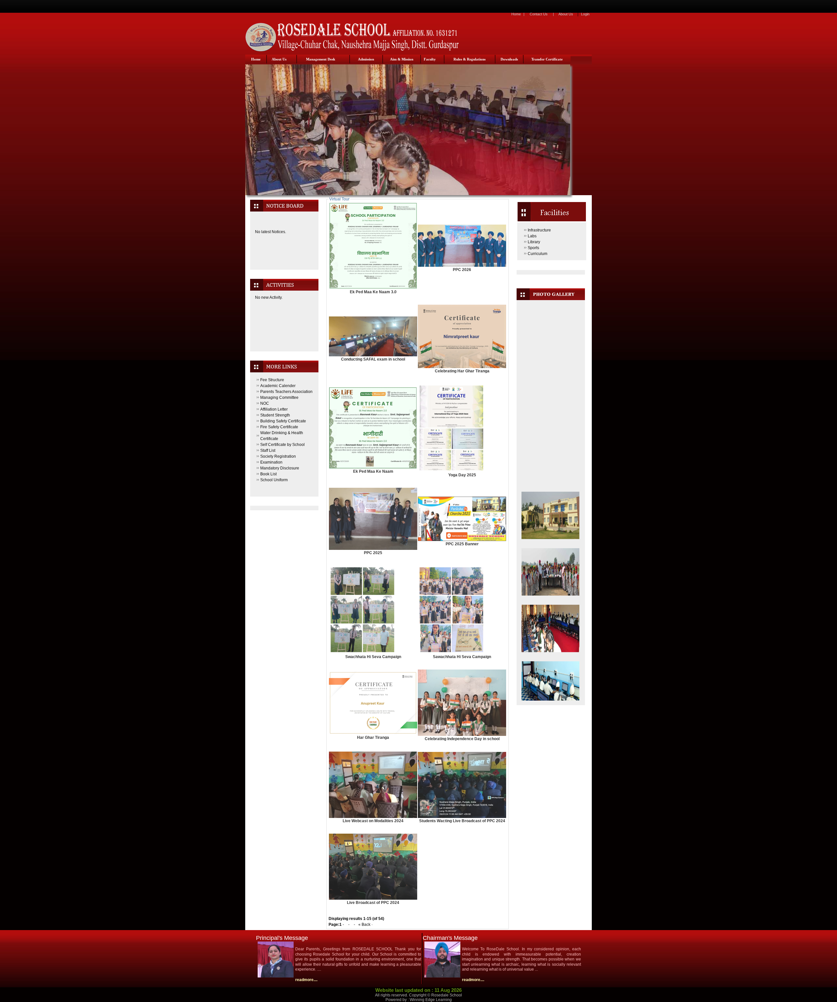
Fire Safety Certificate (279, 427)
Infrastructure (539, 230)
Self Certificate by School (282, 444)
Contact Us (539, 14)
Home (516, 14)
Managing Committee (279, 397)
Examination (271, 462)
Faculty (430, 59)
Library (534, 242)
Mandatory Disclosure (279, 468)
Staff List (267, 450)
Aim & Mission (401, 59)
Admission (366, 59)
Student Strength (275, 415)
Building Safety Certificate (283, 421)
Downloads (509, 59)
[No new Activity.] (284, 336)
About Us (565, 14)
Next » (379, 924)
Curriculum (537, 253)
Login (585, 14)
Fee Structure (272, 380)
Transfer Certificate (547, 59)
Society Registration (278, 456)
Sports (533, 248)
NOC (264, 403)
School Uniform (274, 480)
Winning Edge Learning (431, 999)
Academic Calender (278, 385)
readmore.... (306, 979)
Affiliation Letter (274, 409)
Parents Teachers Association (286, 391)
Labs (532, 236)
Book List (268, 474)
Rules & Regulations (469, 59)
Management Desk (320, 59)
